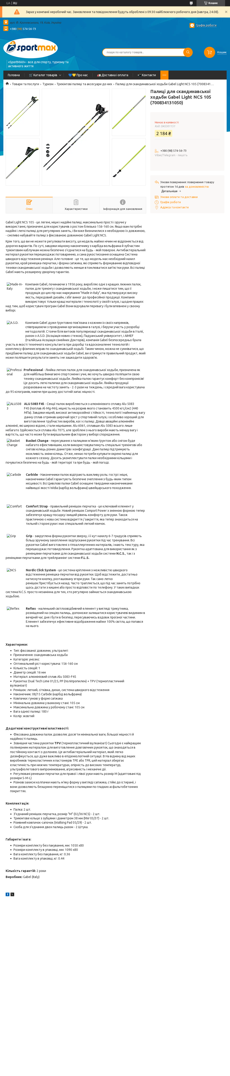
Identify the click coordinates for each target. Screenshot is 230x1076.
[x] (12, 895)
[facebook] (7, 895)
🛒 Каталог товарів (43, 75)
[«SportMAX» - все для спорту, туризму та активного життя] (30, 47)
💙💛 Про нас (78, 75)
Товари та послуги (25, 84)
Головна (14, 75)
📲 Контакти (146, 75)
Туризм (47, 84)
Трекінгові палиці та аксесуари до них (84, 84)
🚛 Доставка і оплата (112, 75)
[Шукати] (188, 52)
